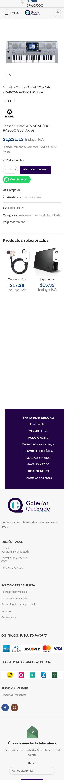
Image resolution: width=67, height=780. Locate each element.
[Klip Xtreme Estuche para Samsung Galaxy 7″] (47, 261)
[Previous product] (5, 101)
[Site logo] (32, 13)
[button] (26, 259)
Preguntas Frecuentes (13, 695)
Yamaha (20, 222)
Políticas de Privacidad (14, 592)
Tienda (20, 87)
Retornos (6, 611)
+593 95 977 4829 (12, 568)
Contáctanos (8, 617)
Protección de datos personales (19, 604)
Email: (32, 763)
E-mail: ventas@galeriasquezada (15, 550)
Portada (8, 87)
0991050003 (35, 5)
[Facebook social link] (5, 707)
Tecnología (53, 215)
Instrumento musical (31, 215)
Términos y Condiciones (14, 598)
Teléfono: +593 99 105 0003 (14, 560)
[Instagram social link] (14, 707)
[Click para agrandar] (10, 74)
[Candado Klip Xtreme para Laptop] (17, 261)
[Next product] (14, 101)
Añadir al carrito (35, 170)
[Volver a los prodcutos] (9, 101)
